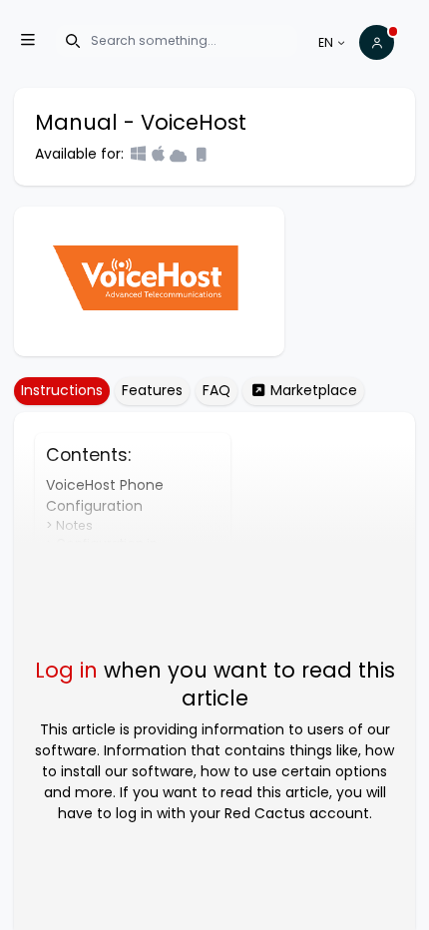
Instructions (62, 390)
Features (152, 390)
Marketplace (311, 390)
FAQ (216, 390)
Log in (66, 670)
